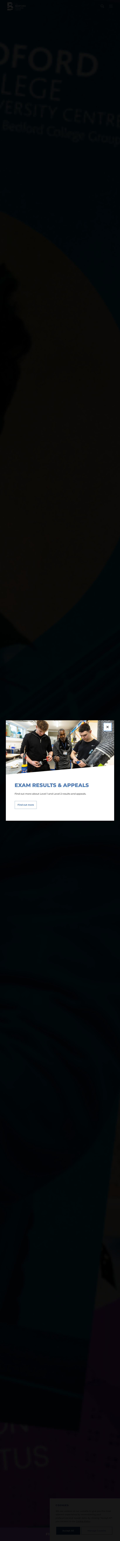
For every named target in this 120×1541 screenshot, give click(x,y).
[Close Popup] (107, 727)
